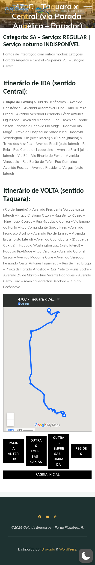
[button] (86, 556)
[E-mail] (47, 516)
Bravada (48, 549)
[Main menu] (87, 8)
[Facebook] (39, 516)
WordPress (67, 549)
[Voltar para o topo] (77, 547)
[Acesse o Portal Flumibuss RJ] (55, 516)
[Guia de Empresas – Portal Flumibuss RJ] (27, 8)
